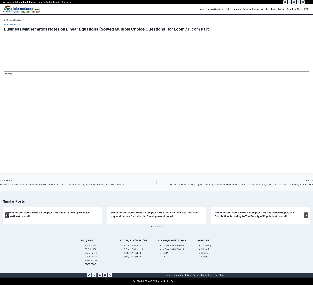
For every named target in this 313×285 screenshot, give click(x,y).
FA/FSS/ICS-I (91, 260)
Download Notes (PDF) (298, 9)
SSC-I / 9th (90, 245)
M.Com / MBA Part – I (173, 245)
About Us (178, 275)
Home (201, 9)
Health (204, 253)
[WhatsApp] (298, 2)
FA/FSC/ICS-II (91, 264)
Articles (265, 9)
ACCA (165, 253)
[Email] (303, 2)
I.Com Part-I (91, 253)
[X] (289, 2)
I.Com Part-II (91, 256)
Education (206, 249)
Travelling (206, 245)
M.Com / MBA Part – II (173, 249)
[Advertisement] (77, 53)
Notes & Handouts (12, 24)
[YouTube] (294, 2)
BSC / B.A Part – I (132, 253)
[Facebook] (285, 2)
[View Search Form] (308, 2)
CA (163, 256)
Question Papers (251, 9)
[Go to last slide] (7, 215)
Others (204, 256)
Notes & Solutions (214, 9)
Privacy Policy (192, 275)
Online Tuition (278, 9)
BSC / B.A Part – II (132, 256)
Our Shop (219, 275)
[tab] (151, 226)
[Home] (5, 20)
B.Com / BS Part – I (133, 245)
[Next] (306, 215)
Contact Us (206, 275)
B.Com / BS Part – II (133, 249)
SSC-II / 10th (91, 249)
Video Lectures (233, 9)
